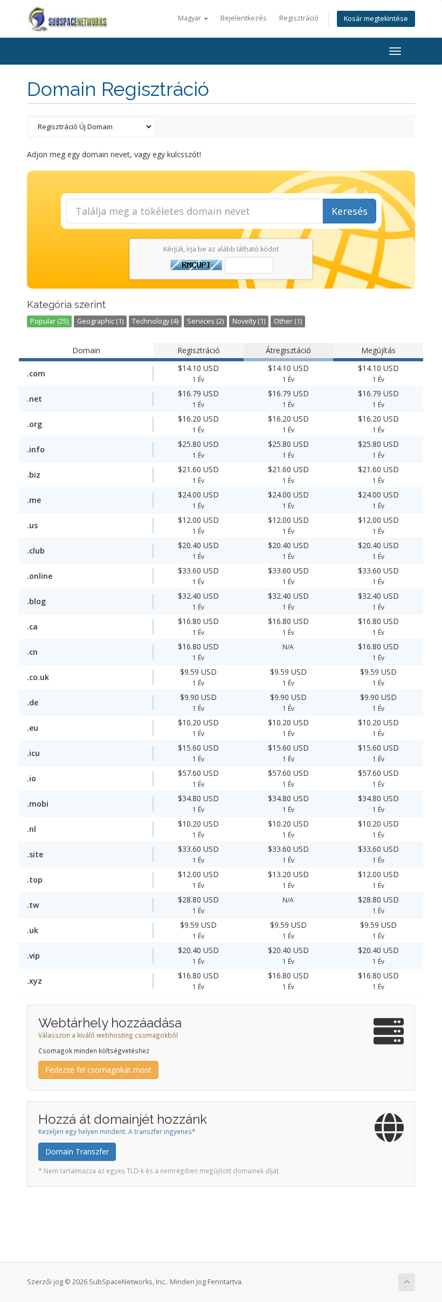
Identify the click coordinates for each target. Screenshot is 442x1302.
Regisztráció (299, 18)
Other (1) (288, 321)
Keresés (350, 211)
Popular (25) (49, 321)
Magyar (190, 18)
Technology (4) (155, 321)
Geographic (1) (100, 321)
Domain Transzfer (77, 1151)
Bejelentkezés (243, 18)
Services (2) (205, 321)
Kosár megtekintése (376, 18)
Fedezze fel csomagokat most (98, 1070)
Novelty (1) (248, 321)
